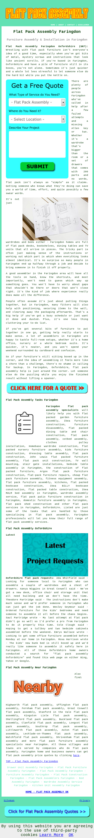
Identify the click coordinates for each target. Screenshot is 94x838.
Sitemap (9, 800)
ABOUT (61, 25)
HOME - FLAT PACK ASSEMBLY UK (47, 792)
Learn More (51, 835)
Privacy (85, 800)
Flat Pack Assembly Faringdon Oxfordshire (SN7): (47, 46)
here (76, 755)
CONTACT (71, 25)
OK (71, 835)
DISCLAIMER (83, 25)
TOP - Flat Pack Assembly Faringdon (32, 761)
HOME (53, 25)
